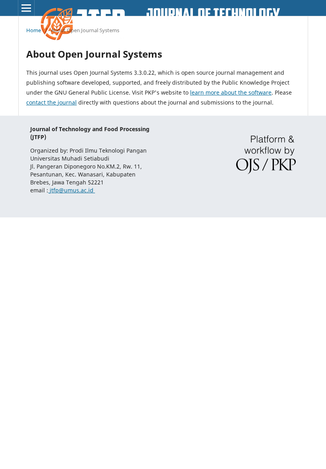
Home (33, 30)
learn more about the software (231, 92)
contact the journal (51, 102)
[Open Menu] (26, 8)
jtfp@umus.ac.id (71, 190)
